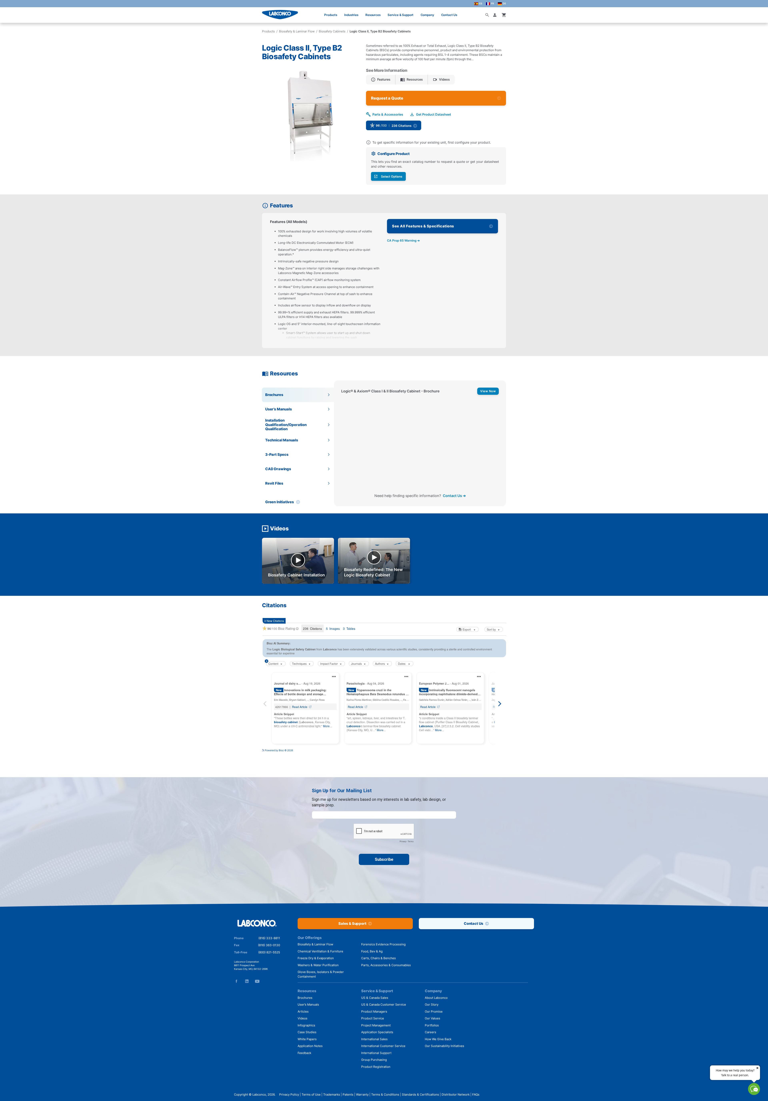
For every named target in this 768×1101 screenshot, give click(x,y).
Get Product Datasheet (433, 114)
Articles (303, 1011)
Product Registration (375, 1067)
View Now (488, 391)
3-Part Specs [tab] (276, 454)
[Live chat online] (754, 1094)
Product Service (372, 1018)
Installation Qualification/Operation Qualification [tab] (286, 424)
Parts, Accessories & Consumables (386, 965)
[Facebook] (236, 981)
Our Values (432, 1018)
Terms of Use (311, 1094)
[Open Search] (487, 15)
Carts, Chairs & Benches (378, 958)
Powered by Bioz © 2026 (279, 760)
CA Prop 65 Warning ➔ (403, 240)
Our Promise (434, 1011)
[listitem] (380, 79)
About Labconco (436, 998)
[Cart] (504, 15)
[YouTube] (257, 981)
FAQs (475, 1094)
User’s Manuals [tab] (278, 409)
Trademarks (331, 1094)
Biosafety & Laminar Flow (297, 31)
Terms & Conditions (385, 1094)
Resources (373, 15)
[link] (425, 127)
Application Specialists (377, 1032)
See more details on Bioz (492, 758)
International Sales (374, 1039)
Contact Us (449, 15)
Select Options (391, 176)
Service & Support (400, 15)
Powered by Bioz (434, 126)
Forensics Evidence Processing (383, 944)
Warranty (362, 1094)
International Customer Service (383, 1046)
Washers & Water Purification (318, 965)
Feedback (304, 1053)
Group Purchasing (374, 1060)
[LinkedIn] (246, 981)
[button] (495, 15)
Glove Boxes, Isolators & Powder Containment (321, 974)
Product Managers (374, 1011)
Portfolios (432, 1025)
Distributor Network (456, 1094)
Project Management (376, 1025)
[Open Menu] (7, 12)
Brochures (305, 998)
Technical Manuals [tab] (281, 440)
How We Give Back (438, 1039)
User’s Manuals (308, 1004)
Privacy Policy (289, 1094)
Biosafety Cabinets (332, 31)
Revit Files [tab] (274, 483)
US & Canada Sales (374, 998)
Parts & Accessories (387, 114)
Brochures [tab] (274, 395)
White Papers (307, 1039)
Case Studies (307, 1032)
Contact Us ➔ (454, 496)
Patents (348, 1094)
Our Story (431, 1004)
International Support (376, 1053)
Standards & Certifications (420, 1094)
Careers (430, 1032)
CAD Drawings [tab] (278, 469)
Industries (351, 15)
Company (427, 15)
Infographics (306, 1025)
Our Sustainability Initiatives (444, 1046)
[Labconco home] (257, 923)
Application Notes (310, 1046)
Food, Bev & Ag (372, 951)
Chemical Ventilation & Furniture (320, 951)
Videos (302, 1018)
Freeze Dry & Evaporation (316, 958)
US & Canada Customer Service (383, 1004)
